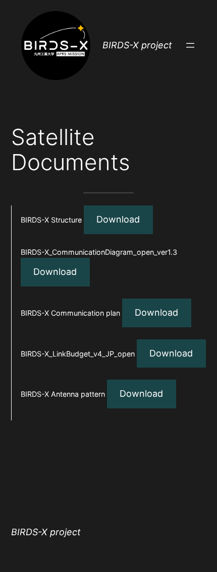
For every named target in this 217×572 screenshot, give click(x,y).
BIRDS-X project (137, 45)
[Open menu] (190, 45)
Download (118, 219)
